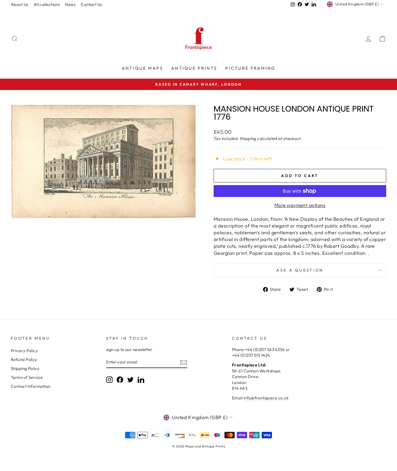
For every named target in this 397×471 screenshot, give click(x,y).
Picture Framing (250, 68)
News (70, 4)
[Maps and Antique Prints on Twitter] (130, 379)
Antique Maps (142, 68)
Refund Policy (24, 359)
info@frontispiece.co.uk (266, 397)
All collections (47, 4)
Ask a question (299, 270)
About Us (19, 4)
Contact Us (91, 4)
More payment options (299, 205)
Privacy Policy (24, 350)
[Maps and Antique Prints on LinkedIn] (141, 379)
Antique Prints (194, 68)
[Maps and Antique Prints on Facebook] (120, 379)
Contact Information (31, 386)
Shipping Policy (25, 368)
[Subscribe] (183, 362)
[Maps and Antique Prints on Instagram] (109, 379)
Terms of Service (27, 377)
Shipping (248, 138)
